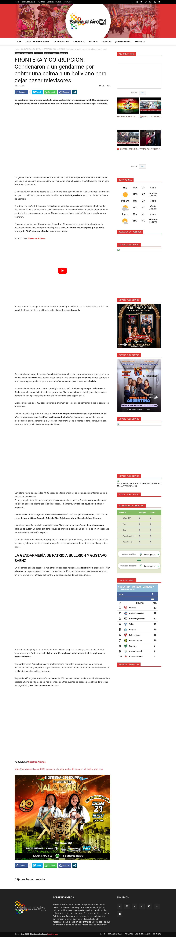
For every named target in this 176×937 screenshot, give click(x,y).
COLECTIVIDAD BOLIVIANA (37, 41)
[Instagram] (137, 2)
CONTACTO (68, 2)
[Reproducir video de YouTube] (62, 271)
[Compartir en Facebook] (21, 92)
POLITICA (55, 53)
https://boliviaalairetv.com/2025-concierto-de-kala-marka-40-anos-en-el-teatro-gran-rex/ (59, 769)
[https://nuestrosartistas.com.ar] (139, 445)
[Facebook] (132, 2)
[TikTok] (146, 2)
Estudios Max (52, 934)
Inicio (17, 49)
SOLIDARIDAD (79, 41)
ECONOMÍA (38, 53)
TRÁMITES (41, 2)
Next (142, 93)
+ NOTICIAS (106, 41)
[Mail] (141, 2)
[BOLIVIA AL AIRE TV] (88, 21)
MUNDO (47, 53)
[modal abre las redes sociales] (74, 92)
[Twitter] (155, 2)
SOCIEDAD (63, 53)
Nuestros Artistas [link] (36, 238)
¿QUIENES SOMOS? (54, 2)
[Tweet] (37, 92)
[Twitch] (150, 2)
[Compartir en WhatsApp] (50, 92)
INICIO (17, 2)
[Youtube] (159, 2)
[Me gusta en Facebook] (64, 92)
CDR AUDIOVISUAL (28, 2)
